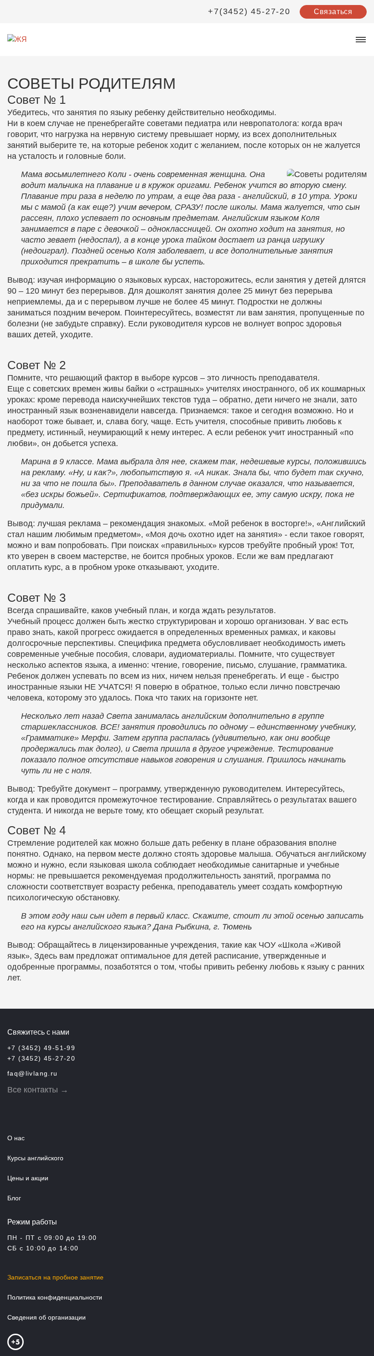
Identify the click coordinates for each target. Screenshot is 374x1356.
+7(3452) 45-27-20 (249, 11)
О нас (16, 1138)
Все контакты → (37, 1089)
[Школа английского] (41, 1110)
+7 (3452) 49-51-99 (41, 1047)
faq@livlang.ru (32, 1073)
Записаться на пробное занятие (55, 1277)
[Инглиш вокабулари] (16, 1110)
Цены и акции (27, 1178)
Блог (14, 1198)
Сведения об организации (46, 1317)
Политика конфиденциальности (54, 1297)
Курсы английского (35, 1158)
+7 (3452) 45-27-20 (41, 1058)
